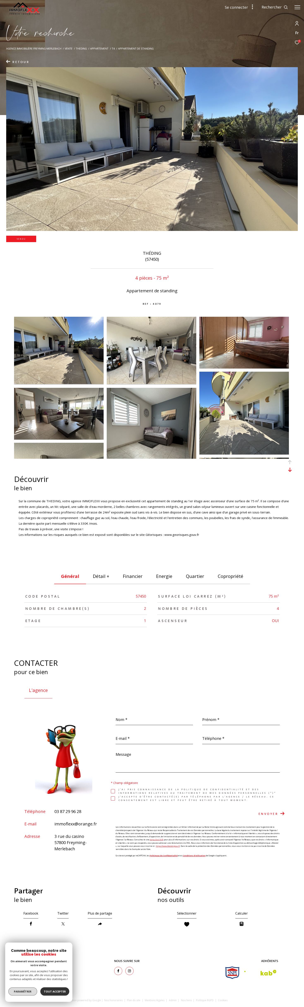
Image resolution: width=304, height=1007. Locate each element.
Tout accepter (55, 991)
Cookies (222, 1000)
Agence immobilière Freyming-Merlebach (33, 48)
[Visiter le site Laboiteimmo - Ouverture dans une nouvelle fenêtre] (260, 999)
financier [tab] (132, 576)
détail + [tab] (101, 576)
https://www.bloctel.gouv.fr (168, 846)
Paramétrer (23, 991)
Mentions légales (155, 1000)
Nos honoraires (113, 1000)
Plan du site (134, 1000)
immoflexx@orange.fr (75, 824)
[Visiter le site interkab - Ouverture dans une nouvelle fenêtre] (260, 972)
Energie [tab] (164, 576)
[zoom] (59, 383)
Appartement (99, 48)
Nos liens (186, 1000)
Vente (68, 48)
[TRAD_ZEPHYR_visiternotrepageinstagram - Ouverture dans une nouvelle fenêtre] (129, 971)
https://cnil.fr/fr (157, 839)
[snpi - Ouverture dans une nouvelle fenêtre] (232, 972)
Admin (173, 1000)
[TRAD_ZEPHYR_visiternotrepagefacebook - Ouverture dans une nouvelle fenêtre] (118, 971)
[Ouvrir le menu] (297, 7)
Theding (81, 48)
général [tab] (70, 576)
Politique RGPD (205, 1000)
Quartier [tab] (195, 576)
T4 (113, 48)
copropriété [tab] (230, 576)
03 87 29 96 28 (67, 811)
